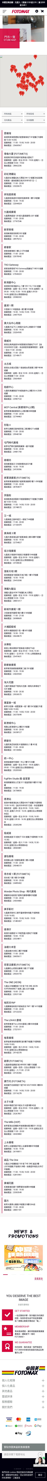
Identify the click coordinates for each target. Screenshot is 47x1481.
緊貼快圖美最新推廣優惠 (17, 1447)
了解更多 (16, 1478)
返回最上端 (23, 1463)
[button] (19, 75)
